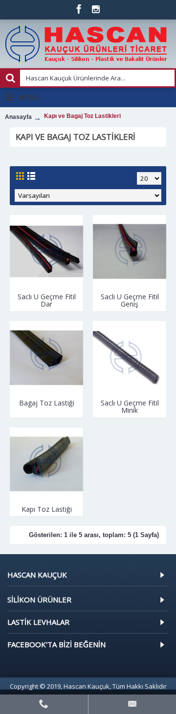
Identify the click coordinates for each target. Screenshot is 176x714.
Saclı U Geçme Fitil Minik (130, 406)
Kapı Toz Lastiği (47, 509)
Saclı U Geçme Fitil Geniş (130, 300)
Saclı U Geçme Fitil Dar (47, 300)
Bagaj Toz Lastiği (46, 402)
